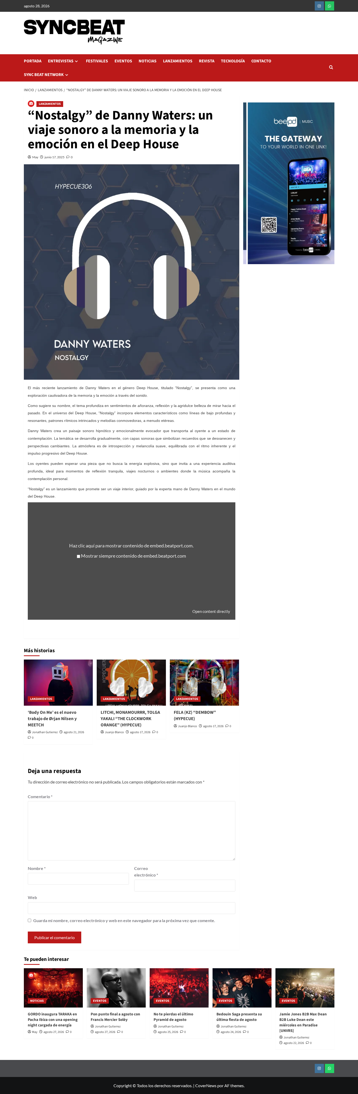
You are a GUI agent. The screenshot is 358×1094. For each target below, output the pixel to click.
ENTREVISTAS (60, 61)
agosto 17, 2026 (140, 732)
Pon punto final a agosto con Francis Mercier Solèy (115, 1016)
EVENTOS (123, 61)
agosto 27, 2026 (54, 1032)
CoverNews (205, 1085)
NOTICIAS (147, 61)
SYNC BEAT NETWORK (44, 75)
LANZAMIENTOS (177, 61)
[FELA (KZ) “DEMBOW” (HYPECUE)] (204, 683)
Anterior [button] (250, 186)
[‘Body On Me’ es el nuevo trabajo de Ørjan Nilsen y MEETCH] (58, 683)
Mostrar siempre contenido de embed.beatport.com (133, 556)
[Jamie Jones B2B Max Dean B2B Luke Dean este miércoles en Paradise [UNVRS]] (304, 988)
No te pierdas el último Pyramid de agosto (173, 1016)
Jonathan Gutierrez (45, 732)
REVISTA (206, 61)
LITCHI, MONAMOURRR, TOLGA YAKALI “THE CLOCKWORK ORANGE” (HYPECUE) (130, 718)
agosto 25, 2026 (168, 1032)
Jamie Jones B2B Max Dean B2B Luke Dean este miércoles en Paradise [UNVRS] (303, 1022)
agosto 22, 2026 (294, 1043)
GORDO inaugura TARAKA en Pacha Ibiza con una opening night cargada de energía (53, 1019)
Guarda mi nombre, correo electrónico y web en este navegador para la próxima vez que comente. (124, 920)
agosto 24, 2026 (231, 1032)
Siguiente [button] (328, 186)
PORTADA (32, 61)
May (35, 157)
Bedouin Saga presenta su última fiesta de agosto (239, 1016)
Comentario (40, 796)
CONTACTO (261, 61)
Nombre (37, 868)
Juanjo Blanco (114, 732)
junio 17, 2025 (54, 157)
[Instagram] (319, 5)
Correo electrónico (146, 872)
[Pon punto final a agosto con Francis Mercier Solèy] (116, 988)
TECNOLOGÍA (233, 61)
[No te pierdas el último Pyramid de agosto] (179, 988)
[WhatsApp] (329, 5)
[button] (331, 67)
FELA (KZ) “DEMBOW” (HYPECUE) (195, 715)
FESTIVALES (97, 61)
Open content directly (211, 611)
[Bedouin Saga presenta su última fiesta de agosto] (242, 988)
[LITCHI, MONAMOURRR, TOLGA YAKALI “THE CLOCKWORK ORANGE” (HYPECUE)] (131, 683)
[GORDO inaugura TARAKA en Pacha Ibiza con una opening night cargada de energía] (53, 988)
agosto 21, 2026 (74, 732)
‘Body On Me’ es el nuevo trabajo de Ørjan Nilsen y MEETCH (52, 718)
